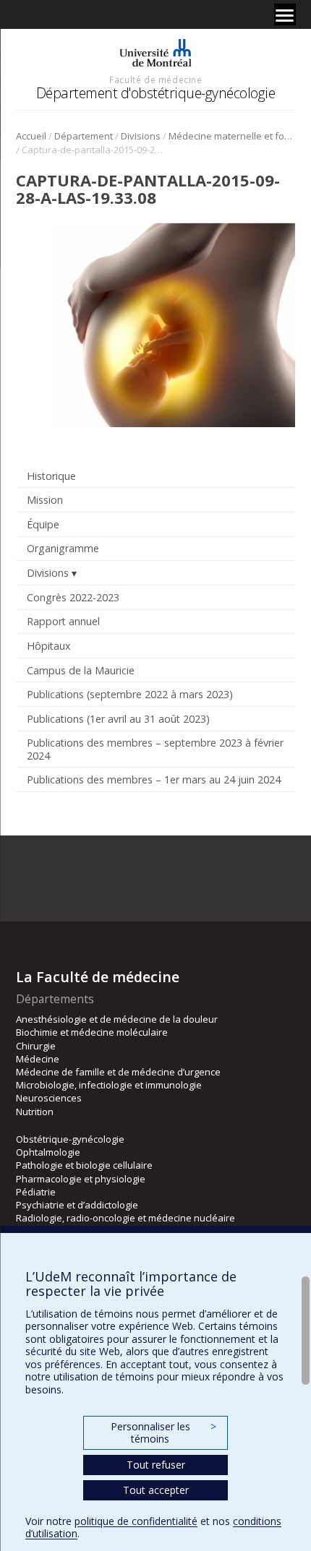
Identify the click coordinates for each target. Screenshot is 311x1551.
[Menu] (285, 14)
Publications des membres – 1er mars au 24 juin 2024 (154, 779)
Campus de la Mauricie (81, 670)
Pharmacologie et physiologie (80, 1178)
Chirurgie (36, 1045)
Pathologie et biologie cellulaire (84, 1165)
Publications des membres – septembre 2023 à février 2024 (155, 749)
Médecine (37, 1058)
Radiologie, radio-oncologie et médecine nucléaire (125, 1217)
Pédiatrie (36, 1191)
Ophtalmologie (48, 1152)
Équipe (43, 524)
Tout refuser (156, 1464)
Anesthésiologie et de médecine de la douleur (117, 1019)
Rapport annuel (63, 621)
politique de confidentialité (135, 1521)
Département (83, 135)
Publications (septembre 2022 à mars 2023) (130, 694)
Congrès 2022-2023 (73, 597)
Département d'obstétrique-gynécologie (156, 93)
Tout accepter (156, 1490)
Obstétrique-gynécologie (70, 1139)
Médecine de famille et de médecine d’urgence (118, 1071)
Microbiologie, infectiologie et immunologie (109, 1084)
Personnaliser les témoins (163, 1432)
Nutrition (35, 1111)
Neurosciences (49, 1097)
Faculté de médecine (155, 79)
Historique (51, 476)
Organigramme (63, 548)
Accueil (31, 135)
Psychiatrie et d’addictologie (77, 1204)
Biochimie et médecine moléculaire (92, 1032)
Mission (45, 500)
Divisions (141, 135)
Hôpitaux (48, 646)
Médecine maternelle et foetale (232, 135)
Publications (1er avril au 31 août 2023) (118, 719)
